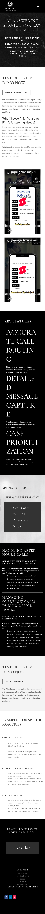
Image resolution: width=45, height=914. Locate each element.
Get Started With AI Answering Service (21, 517)
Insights (22, 879)
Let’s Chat (22, 848)
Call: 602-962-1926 (14, 681)
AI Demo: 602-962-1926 (16, 92)
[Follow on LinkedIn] (10, 897)
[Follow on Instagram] (14, 897)
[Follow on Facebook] (6, 897)
